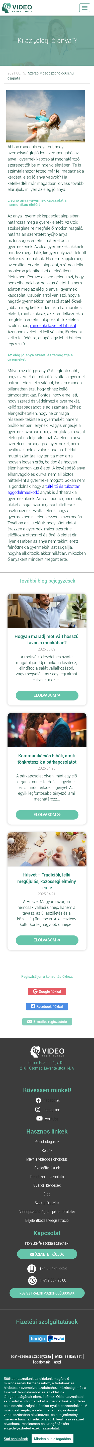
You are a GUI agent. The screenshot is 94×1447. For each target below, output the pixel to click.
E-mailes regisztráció (50, 1022)
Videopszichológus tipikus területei (47, 1211)
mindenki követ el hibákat (53, 325)
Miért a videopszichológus (47, 1159)
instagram (52, 1109)
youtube (51, 1118)
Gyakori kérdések (47, 1185)
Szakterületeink (47, 1202)
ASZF (57, 1361)
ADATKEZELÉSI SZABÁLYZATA (31, 1356)
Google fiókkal (50, 992)
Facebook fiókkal (49, 1007)
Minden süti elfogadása (52, 1439)
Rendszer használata (47, 1176)
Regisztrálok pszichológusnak (47, 1293)
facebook (52, 1100)
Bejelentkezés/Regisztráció (47, 1220)
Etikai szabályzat (68, 1356)
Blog (47, 1193)
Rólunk (47, 1150)
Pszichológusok (47, 1141)
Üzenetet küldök (49, 1254)
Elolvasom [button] (45, 695)
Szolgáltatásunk (47, 1167)
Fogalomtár (41, 1361)
